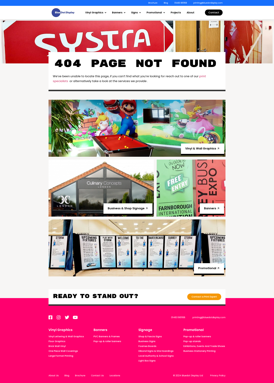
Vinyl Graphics (94, 12)
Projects (176, 12)
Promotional (154, 12)
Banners (117, 12)
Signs (134, 12)
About (190, 12)
